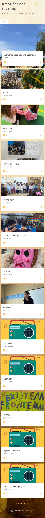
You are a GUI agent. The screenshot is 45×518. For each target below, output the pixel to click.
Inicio (4, 22)
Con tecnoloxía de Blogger (24, 511)
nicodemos (28, 515)
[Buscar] (37, 4)
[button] (40, 62)
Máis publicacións (22, 503)
